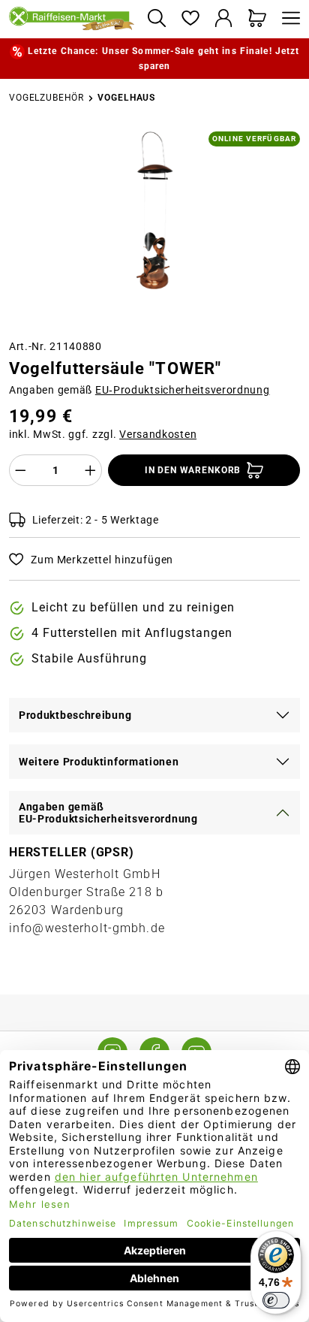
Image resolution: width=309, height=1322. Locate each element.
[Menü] (287, 19)
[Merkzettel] (190, 19)
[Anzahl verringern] (20, 470)
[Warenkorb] (257, 19)
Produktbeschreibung (75, 715)
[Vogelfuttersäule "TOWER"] (154, 210)
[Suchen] (156, 19)
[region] (154, 229)
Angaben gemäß (139, 390)
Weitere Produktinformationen (99, 762)
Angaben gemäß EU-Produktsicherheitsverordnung (108, 813)
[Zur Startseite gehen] (72, 19)
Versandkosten (157, 434)
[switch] (276, 1300)
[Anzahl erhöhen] (91, 470)
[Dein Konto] (224, 19)
